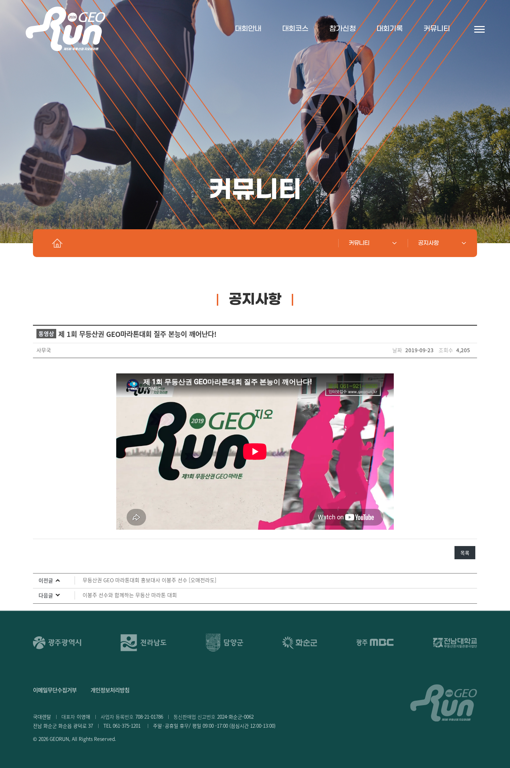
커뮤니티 (437, 29)
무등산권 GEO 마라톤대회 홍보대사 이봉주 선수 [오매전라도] (149, 580)
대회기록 (389, 29)
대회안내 (248, 29)
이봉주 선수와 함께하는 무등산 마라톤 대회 (130, 595)
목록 (464, 552)
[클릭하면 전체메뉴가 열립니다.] (479, 29)
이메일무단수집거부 (55, 690)
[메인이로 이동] (57, 243)
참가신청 (342, 29)
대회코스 (295, 29)
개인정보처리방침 (110, 690)
